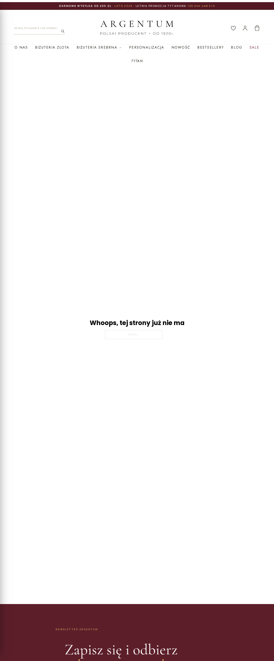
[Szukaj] (63, 31)
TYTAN (137, 60)
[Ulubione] (233, 28)
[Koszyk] (257, 28)
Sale (254, 47)
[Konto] (245, 28)
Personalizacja (146, 47)
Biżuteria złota (52, 47)
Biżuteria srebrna (97, 47)
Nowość (180, 47)
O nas (21, 47)
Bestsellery (210, 47)
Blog (236, 47)
